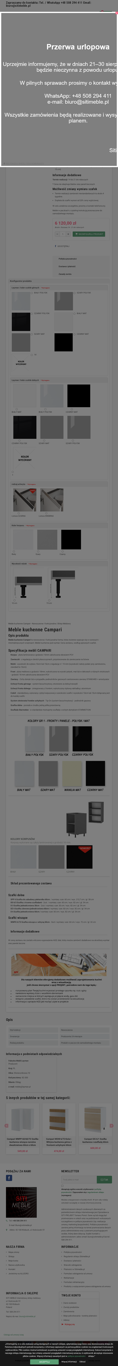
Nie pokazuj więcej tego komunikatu (25, 163)
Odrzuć (82, 1361)
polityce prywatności (76, 1356)
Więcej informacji (69, 1361)
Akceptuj (44, 1362)
